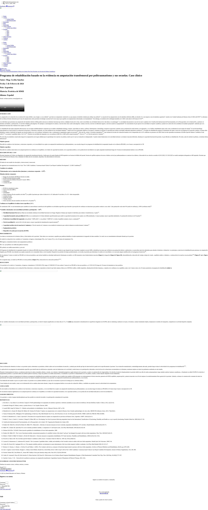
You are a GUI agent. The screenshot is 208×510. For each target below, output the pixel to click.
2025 (7, 30)
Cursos (5, 17)
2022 (7, 35)
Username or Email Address (7, 502)
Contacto (5, 38)
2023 (7, 33)
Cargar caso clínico (11, 28)
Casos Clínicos (7, 26)
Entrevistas (6, 25)
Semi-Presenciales (11, 20)
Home (4, 16)
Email (1, 467)
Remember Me (6, 486)
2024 (7, 32)
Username (2, 482)
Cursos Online (10, 19)
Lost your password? (5, 489)
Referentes (6, 22)
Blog (4, 23)
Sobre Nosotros (7, 36)
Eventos (5, 29)
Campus (5, 39)
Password (2, 484)
